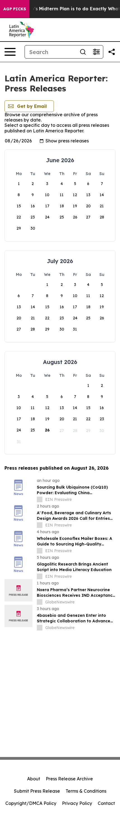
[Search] (83, 51)
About (33, 779)
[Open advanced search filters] (96, 51)
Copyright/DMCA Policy (30, 803)
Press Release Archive (69, 779)
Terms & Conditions (86, 791)
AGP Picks (14, 8)
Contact (106, 803)
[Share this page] (112, 51)
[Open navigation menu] (10, 51)
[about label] (39, 499)
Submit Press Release (37, 791)
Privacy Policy (77, 803)
